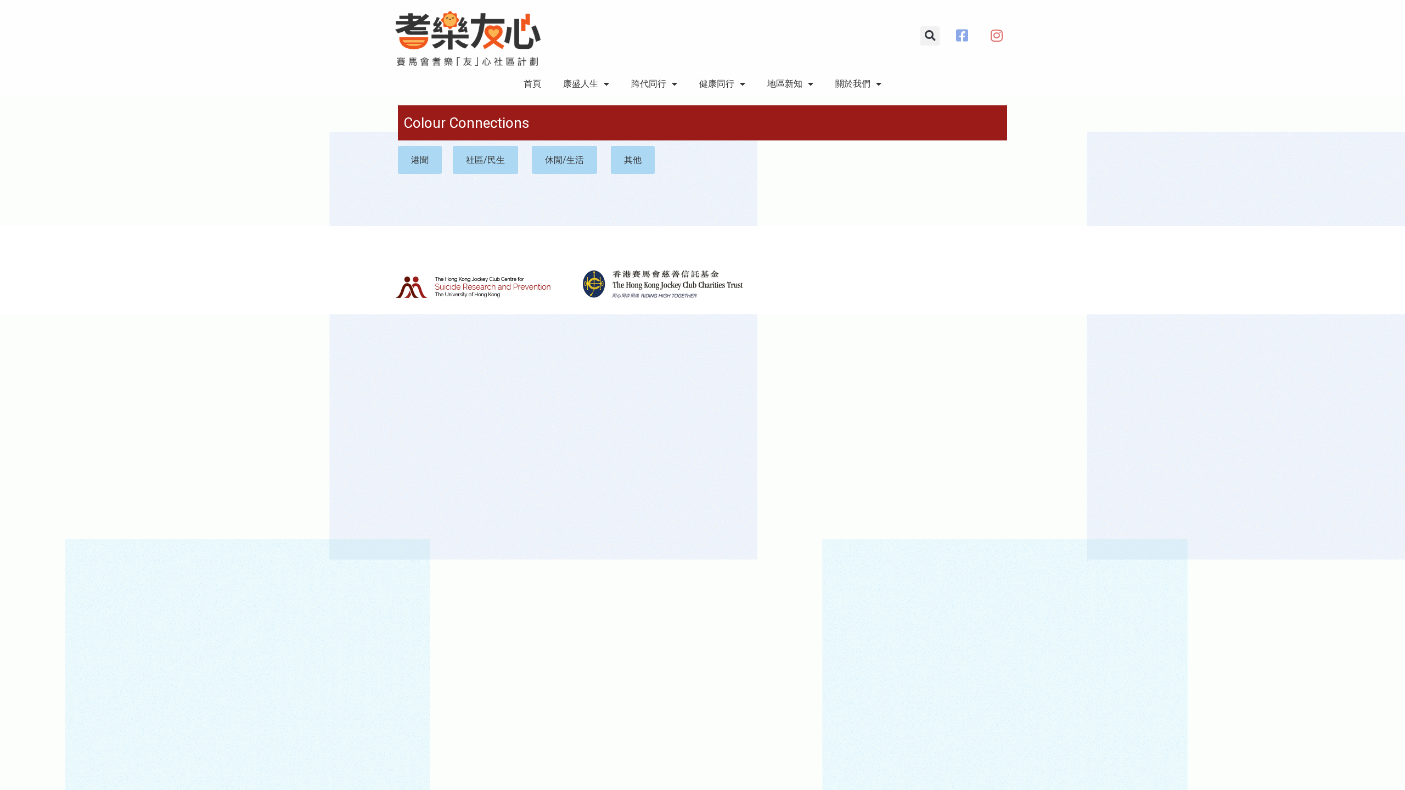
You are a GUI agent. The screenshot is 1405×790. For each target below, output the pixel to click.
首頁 (532, 83)
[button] (930, 36)
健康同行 (716, 83)
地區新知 (784, 83)
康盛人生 (580, 83)
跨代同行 (648, 83)
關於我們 (852, 83)
